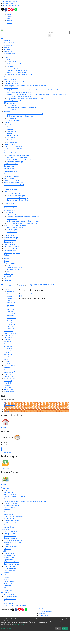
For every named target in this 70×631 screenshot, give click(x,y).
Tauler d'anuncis (9, 379)
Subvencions (8, 372)
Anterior (4, 452)
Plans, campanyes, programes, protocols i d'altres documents (25, 501)
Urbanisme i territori (11, 503)
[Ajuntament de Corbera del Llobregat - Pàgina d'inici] (12, 32)
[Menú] (2, 39)
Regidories (10, 305)
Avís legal (42, 613)
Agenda (6, 403)
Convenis (7, 370)
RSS (5, 588)
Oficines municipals (11, 531)
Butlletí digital (8, 584)
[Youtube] (9, 9)
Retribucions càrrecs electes (11, 320)
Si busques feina (9, 601)
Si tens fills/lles (9, 594)
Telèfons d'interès (10, 558)
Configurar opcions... (7, 628)
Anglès (9, 18)
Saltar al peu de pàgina (11, 5)
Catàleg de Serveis (10, 534)
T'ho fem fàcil (5, 592)
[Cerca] (49, 35)
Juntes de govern (10, 333)
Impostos (7, 544)
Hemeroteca (8, 590)
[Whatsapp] (15, 9)
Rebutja (58, 628)
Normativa (7, 368)
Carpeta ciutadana (10, 538)
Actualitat (4, 575)
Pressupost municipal (11, 521)
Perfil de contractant (11, 523)
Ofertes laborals (9, 366)
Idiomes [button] (7, 12)
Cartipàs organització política (11, 313)
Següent (10, 452)
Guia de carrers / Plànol (12, 566)
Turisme (7, 573)
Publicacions (8, 411)
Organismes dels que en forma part (41, 285)
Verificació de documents (13, 542)
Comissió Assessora (11, 499)
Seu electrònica (9, 389)
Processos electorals (11, 505)
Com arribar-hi (9, 553)
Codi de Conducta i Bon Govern (11, 300)
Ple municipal (8, 331)
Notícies (7, 409)
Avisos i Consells (9, 581)
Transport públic (9, 555)
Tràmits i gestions (10, 536)
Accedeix (4, 427)
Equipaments (8, 560)
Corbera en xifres (10, 568)
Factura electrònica (10, 547)
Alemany (10, 21)
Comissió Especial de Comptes (14, 497)
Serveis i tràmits (6, 529)
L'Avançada (8, 586)
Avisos (6, 407)
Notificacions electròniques (13, 540)
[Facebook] (6, 9)
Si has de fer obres (10, 597)
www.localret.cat (33, 294)
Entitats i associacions (11, 562)
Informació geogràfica (12, 571)
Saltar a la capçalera (10, 1)
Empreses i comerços (11, 564)
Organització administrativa (13, 516)
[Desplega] (14, 285)
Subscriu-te (5, 468)
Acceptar (65, 628)
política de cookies (18, 624)
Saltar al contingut (9, 3)
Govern (21, 285)
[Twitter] (2, 9)
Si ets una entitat (10, 599)
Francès (9, 23)
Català (9, 14)
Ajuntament (9, 285)
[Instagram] (12, 9)
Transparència (9, 392)
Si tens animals (9, 603)
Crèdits (41, 609)
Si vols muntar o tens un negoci (15, 605)
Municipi (4, 551)
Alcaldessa (10, 292)
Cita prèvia (7, 549)
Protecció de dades (45, 611)
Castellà (9, 16)
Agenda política (9, 405)
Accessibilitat (43, 615)
